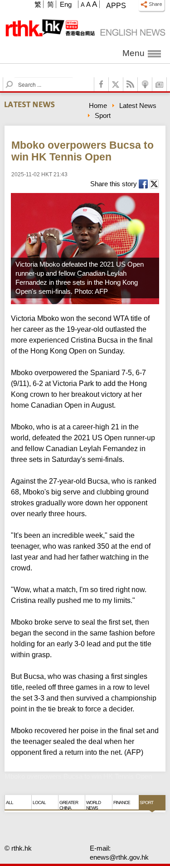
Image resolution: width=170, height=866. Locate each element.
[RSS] (130, 84)
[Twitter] (116, 84)
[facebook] (101, 84)
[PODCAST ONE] (145, 84)
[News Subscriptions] (159, 84)
